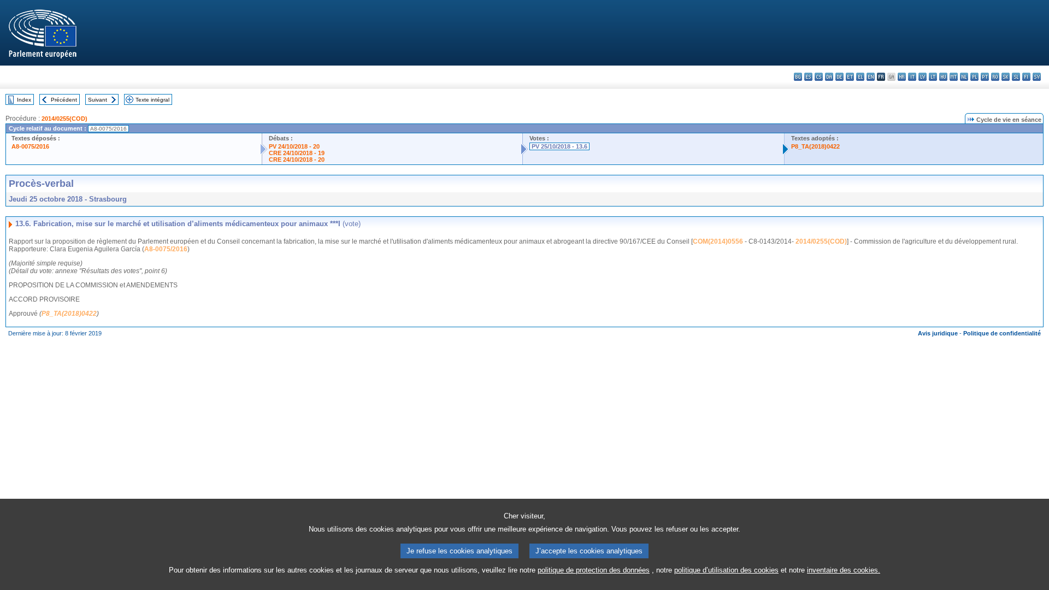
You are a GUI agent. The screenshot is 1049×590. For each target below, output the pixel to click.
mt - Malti (954, 77)
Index (24, 100)
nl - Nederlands (964, 77)
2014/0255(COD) (64, 118)
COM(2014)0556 (718, 241)
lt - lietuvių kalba (933, 77)
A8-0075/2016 (30, 146)
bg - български (798, 77)
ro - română (995, 77)
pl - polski (974, 77)
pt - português (985, 77)
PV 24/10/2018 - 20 (294, 146)
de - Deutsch (839, 77)
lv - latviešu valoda (922, 77)
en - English (871, 77)
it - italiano (912, 77)
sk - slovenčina (1005, 77)
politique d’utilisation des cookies (726, 570)
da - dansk (829, 77)
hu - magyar (943, 77)
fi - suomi (1026, 77)
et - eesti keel (850, 77)
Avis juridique (938, 333)
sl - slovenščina (1016, 77)
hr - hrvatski (902, 77)
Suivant (97, 100)
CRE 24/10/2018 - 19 (297, 153)
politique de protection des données (594, 570)
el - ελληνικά (860, 77)
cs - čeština (819, 77)
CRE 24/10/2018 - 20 (297, 159)
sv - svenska (1037, 77)
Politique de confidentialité (1002, 333)
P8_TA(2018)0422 (815, 146)
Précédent (64, 100)
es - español (808, 77)
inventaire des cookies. (843, 570)
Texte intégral (152, 100)
